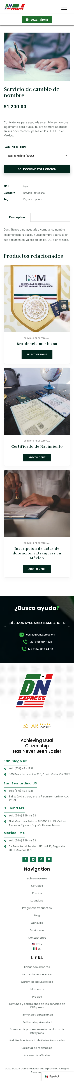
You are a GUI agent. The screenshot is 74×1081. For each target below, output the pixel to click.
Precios (37, 893)
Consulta (37, 923)
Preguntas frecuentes (37, 908)
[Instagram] (33, 859)
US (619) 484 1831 (40, 641)
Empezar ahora (37, 19)
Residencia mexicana (37, 343)
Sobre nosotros (37, 878)
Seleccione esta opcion (37, 169)
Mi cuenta (37, 989)
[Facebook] (25, 859)
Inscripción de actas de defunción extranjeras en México (37, 553)
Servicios (37, 886)
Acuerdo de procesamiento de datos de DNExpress (37, 1031)
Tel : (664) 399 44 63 (22, 815)
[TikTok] (41, 859)
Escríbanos (37, 930)
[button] (64, 7)
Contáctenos (37, 937)
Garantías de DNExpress (37, 982)
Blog (37, 915)
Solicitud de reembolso (37, 1048)
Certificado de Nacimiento (37, 446)
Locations (37, 900)
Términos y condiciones (37, 1015)
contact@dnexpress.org (40, 634)
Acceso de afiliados (37, 1055)
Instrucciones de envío (37, 974)
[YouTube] (49, 859)
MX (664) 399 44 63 (40, 649)
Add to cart (36, 457)
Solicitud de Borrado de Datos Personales (37, 1040)
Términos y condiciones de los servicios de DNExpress (37, 1005)
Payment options (15, 147)
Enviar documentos (37, 967)
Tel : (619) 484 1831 (21, 768)
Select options (37, 354)
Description (17, 217)
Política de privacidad (37, 1022)
